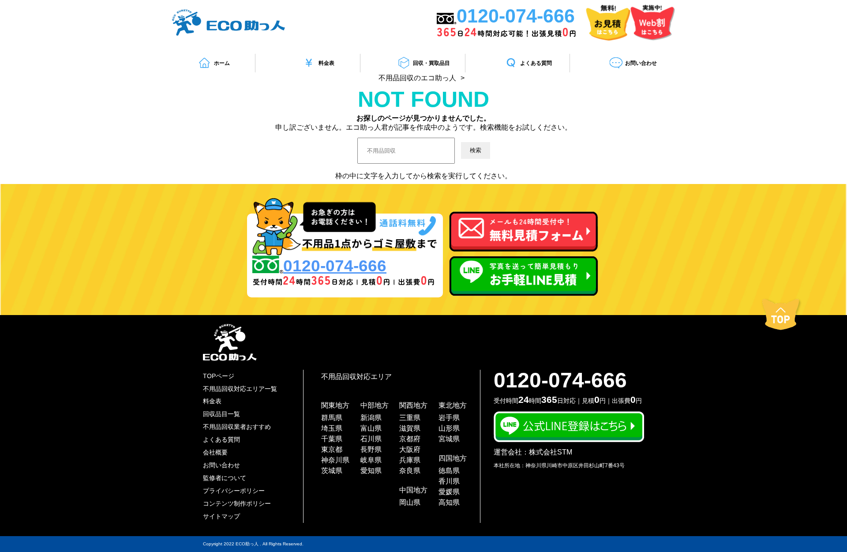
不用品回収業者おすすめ (237, 426)
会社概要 (215, 452)
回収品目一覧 (221, 413)
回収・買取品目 (431, 63)
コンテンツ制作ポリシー (237, 503)
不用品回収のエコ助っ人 (417, 78)
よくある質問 (536, 63)
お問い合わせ (641, 63)
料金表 (326, 63)
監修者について (224, 477)
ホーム (222, 63)
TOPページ (218, 375)
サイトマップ (221, 516)
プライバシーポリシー (234, 490)
